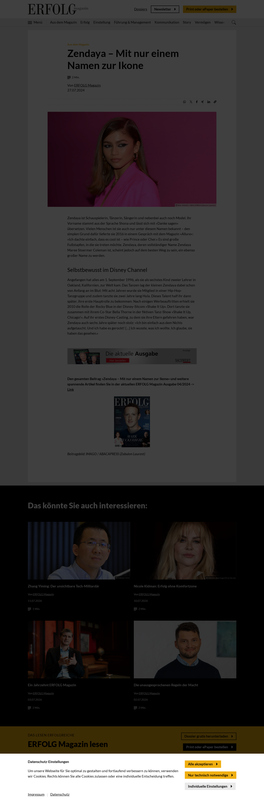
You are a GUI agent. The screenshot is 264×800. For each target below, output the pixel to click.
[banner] (132, 400)
